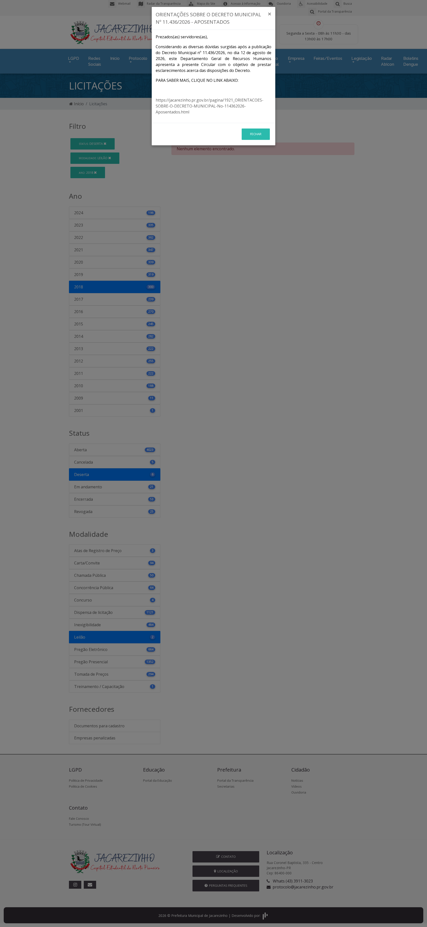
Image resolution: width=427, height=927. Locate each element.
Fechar (255, 134)
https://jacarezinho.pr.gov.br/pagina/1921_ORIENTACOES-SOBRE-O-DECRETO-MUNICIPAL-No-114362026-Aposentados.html (209, 106)
